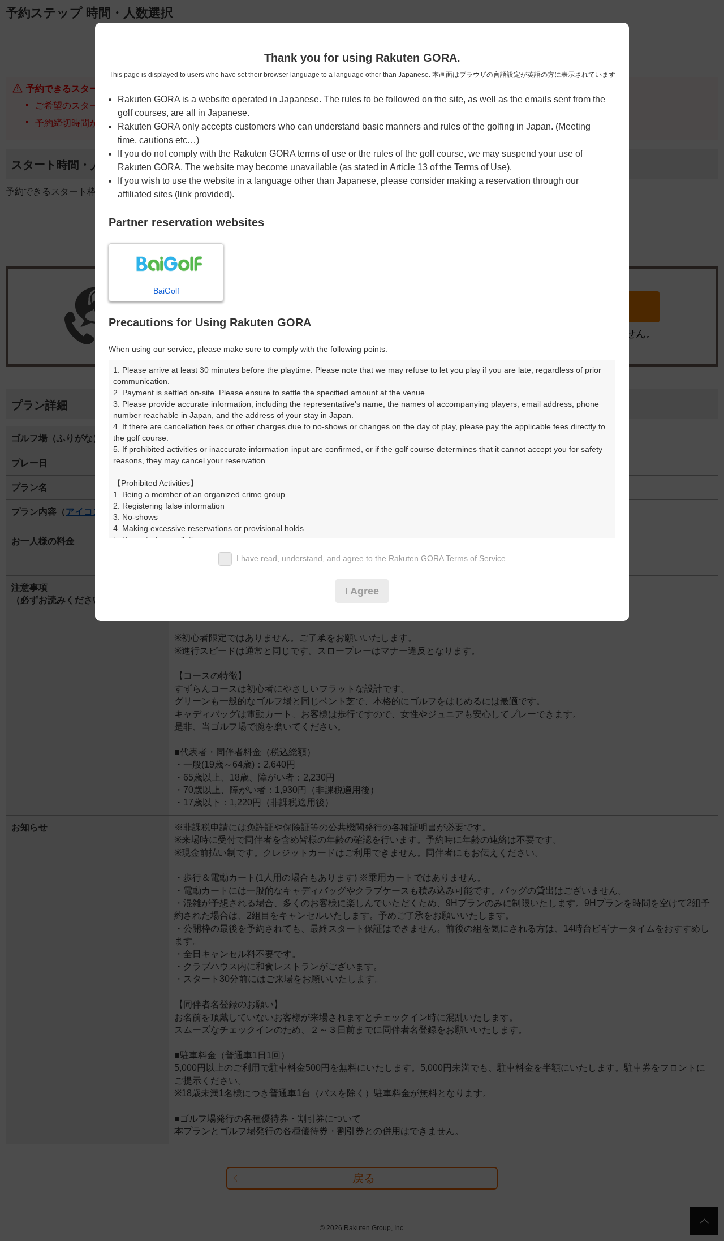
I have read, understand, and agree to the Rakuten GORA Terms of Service (371, 558)
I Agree (362, 591)
